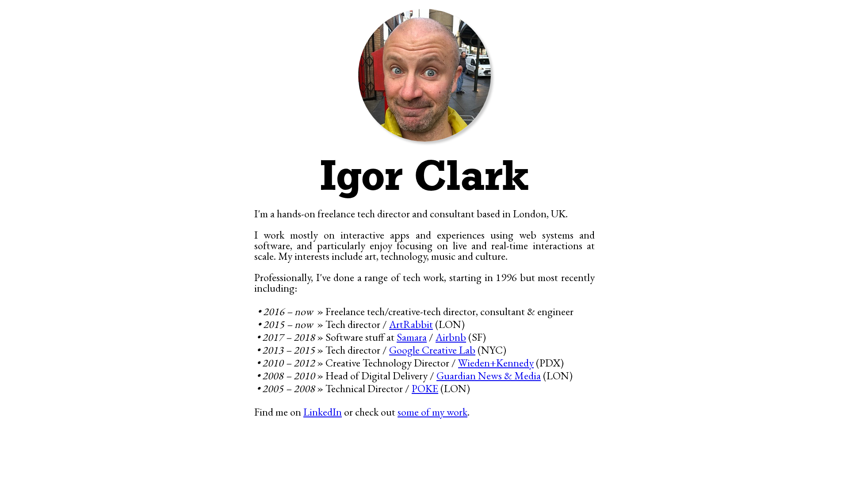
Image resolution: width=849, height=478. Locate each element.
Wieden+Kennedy (496, 363)
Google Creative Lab (432, 350)
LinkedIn (322, 412)
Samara (412, 337)
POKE (425, 388)
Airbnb (451, 337)
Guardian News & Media (488, 375)
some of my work (432, 412)
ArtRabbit (411, 324)
